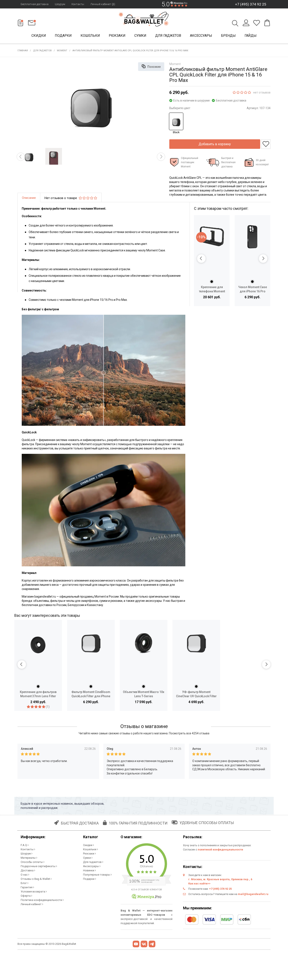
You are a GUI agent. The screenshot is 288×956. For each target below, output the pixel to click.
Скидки (38, 36)
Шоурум (60, 4)
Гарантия (27, 887)
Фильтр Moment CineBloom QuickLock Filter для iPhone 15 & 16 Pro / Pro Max (90, 694)
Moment (62, 50)
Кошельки (90, 36)
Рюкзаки (117, 36)
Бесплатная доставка (34, 4)
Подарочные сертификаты (38, 866)
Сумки (140, 36)
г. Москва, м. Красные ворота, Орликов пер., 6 (220, 879)
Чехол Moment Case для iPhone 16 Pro (252, 289)
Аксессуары (201, 36)
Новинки (89, 870)
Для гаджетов (168, 36)
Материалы (28, 857)
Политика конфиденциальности (42, 900)
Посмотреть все (189, 733)
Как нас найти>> (199, 883)
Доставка (27, 870)
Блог (24, 883)
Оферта (26, 895)
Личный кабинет (31, 904)
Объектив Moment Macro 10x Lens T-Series (143, 694)
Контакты (77, 4)
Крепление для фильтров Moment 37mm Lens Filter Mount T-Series (38, 694)
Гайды (251, 36)
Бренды (228, 36)
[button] (21, 157)
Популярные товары (97, 874)
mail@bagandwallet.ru (253, 894)
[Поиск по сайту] (235, 23)
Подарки (63, 36)
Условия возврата (33, 891)
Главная (22, 50)
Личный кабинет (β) (102, 4)
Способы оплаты (32, 862)
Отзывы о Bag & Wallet (36, 878)
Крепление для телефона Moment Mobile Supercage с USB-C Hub (212, 289)
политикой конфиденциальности (220, 849)
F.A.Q (24, 845)
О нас (24, 874)
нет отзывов (262, 92)
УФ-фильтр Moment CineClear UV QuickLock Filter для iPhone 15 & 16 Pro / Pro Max (196, 694)
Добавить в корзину (215, 144)
